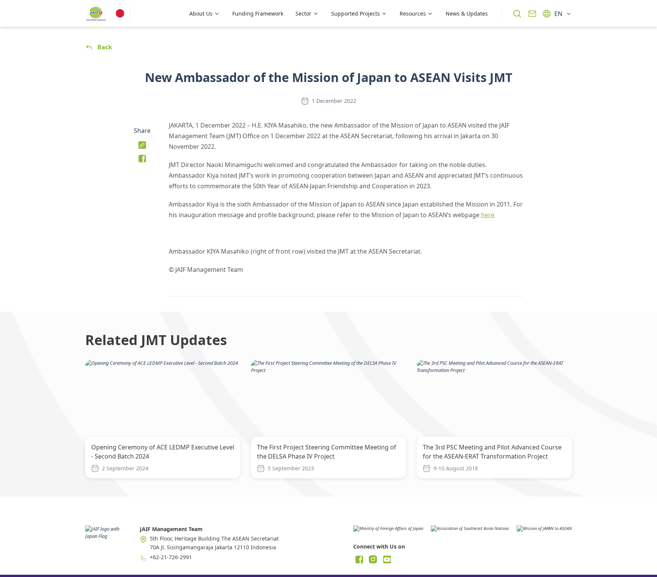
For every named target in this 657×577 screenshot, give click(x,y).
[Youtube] (387, 559)
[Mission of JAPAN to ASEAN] (544, 531)
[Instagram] (373, 559)
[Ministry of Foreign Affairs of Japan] (388, 531)
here (487, 215)
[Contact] (532, 13)
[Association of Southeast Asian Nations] (470, 531)
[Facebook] (359, 559)
